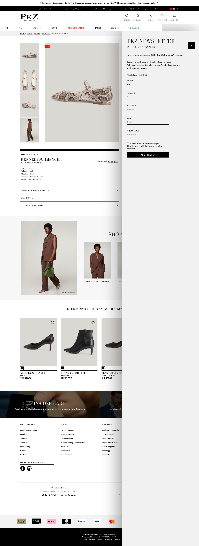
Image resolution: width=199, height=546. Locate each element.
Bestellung (24, 434)
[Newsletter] (191, 45)
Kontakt (23, 454)
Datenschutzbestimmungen (150, 143)
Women (37, 28)
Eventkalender (66, 454)
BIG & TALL (65, 446)
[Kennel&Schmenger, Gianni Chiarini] (49, 257)
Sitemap (117, 539)
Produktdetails (29, 154)
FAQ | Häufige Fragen (28, 430)
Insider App (106, 450)
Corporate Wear (67, 438)
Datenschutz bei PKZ (96, 539)
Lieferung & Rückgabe (33, 205)
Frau (128, 84)
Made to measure (67, 434)
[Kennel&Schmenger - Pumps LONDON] (120, 341)
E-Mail (129, 118)
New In (5, 28)
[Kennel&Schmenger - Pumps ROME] (38, 341)
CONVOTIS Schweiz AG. (108, 537)
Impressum (108, 539)
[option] (32, 55)
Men (21, 28)
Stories (115, 28)
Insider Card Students (110, 442)
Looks (54, 28)
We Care (132, 28)
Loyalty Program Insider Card (113, 430)
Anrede (130, 80)
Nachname (131, 106)
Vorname (131, 93)
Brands (97, 28)
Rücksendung (25, 446)
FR (178, 9)
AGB (85, 539)
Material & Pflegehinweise (35, 190)
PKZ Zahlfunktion (108, 434)
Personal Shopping (68, 430)
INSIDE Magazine (108, 446)
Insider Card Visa (108, 438)
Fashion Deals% (75, 28)
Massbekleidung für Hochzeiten (73, 442)
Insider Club (106, 454)
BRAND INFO (27, 198)
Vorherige (80, 258)
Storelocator (65, 450)
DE (174, 9)
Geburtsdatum (133, 131)
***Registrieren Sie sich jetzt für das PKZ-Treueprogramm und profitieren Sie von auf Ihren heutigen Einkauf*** (99, 2)
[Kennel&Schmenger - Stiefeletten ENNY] (79, 341)
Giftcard (23, 450)
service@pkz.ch (68, 494)
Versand (23, 442)
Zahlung (23, 438)
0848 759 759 (49, 494)
